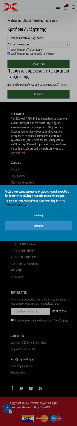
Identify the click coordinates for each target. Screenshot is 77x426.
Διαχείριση (38, 225)
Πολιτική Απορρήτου (16, 204)
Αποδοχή (38, 215)
